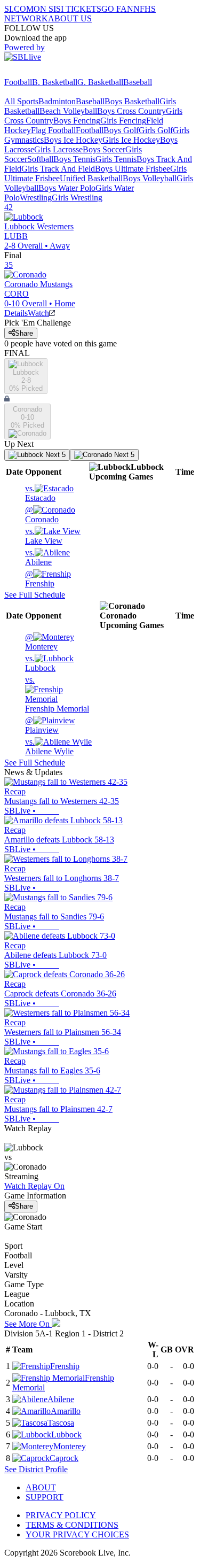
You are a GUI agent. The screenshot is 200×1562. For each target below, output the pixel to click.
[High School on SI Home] (45, 72)
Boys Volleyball (150, 178)
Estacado (40, 493)
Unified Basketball (91, 178)
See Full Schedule (34, 594)
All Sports (21, 101)
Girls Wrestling (77, 197)
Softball (40, 159)
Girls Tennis (116, 159)
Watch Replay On (34, 1185)
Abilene (38, 557)
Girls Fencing (123, 120)
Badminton (57, 101)
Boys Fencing (76, 120)
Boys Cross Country (131, 110)
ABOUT (41, 1487)
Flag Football (53, 130)
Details (16, 313)
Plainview (42, 725)
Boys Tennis (74, 159)
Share (24, 333)
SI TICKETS (78, 8)
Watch (38, 313)
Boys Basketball (132, 101)
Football (18, 82)
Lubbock (40, 663)
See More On (28, 1323)
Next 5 (54, 455)
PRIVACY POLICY (61, 1515)
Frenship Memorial (57, 694)
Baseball (137, 82)
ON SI (45, 8)
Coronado (42, 514)
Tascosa (60, 1422)
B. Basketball (54, 82)
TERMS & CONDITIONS (72, 1524)
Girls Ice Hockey (131, 139)
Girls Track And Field (58, 168)
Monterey (41, 641)
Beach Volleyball (68, 110)
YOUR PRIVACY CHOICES (77, 1534)
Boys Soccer (104, 149)
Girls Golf (156, 130)
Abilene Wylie (49, 746)
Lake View (43, 536)
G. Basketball (100, 82)
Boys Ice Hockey (73, 139)
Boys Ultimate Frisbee (132, 168)
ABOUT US (70, 18)
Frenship (39, 578)
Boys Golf (121, 130)
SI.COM (19, 8)
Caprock (64, 1458)
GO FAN (117, 8)
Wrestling (36, 197)
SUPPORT (44, 1497)
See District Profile (36, 1469)
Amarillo (66, 1411)
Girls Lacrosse (58, 149)
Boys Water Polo (66, 187)
